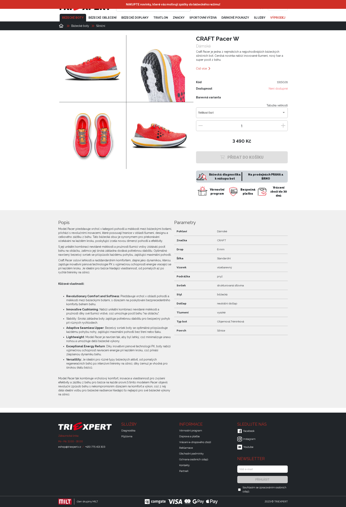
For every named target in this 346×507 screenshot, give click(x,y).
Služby (260, 17)
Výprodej (277, 17)
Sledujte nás (252, 424)
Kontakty (184, 465)
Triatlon (160, 17)
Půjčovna (126, 436)
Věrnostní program (190, 430)
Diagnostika (128, 430)
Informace (191, 424)
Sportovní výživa (203, 17)
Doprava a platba (189, 436)
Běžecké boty (73, 17)
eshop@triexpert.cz (69, 446)
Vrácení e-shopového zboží (195, 442)
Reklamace (186, 447)
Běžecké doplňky (135, 17)
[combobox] (241, 114)
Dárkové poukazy (235, 17)
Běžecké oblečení (103, 17)
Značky (179, 17)
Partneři (183, 471)
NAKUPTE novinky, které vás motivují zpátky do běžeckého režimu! (173, 4)
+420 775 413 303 (95, 446)
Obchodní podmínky (191, 453)
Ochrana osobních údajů (193, 459)
